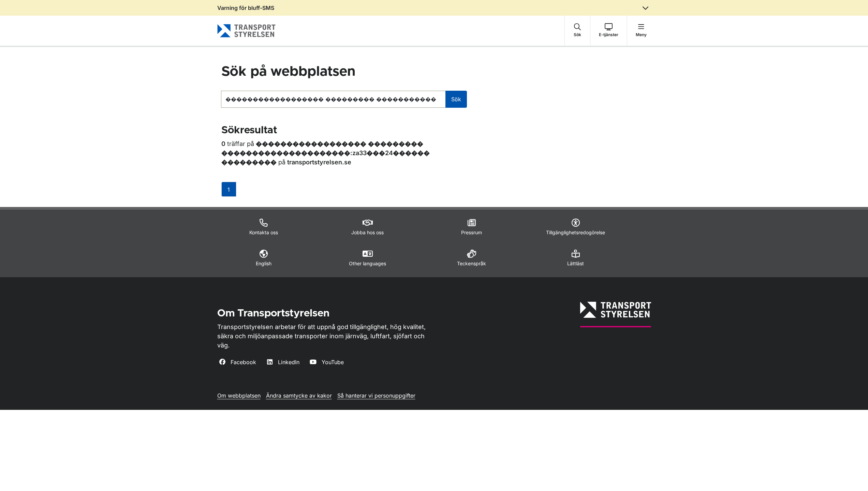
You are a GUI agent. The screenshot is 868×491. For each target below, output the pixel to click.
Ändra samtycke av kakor (299, 395)
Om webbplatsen (239, 395)
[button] (577, 31)
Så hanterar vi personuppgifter (376, 395)
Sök (456, 99)
